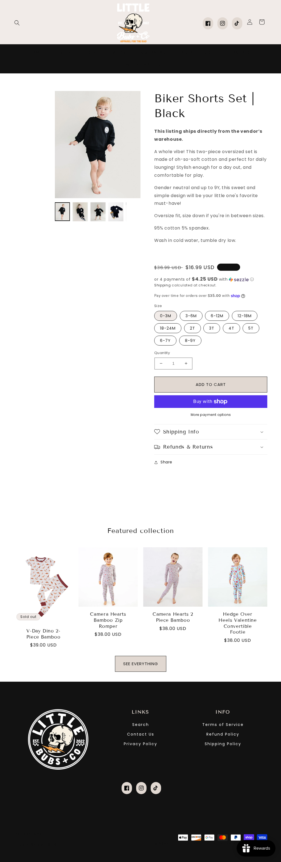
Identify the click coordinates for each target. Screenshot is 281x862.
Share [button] (166, 462)
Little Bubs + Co (191, 843)
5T (251, 328)
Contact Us (140, 734)
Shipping (162, 285)
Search (140, 724)
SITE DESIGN (226, 843)
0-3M (165, 316)
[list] (97, 144)
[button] (17, 23)
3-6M (191, 316)
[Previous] (63, 144)
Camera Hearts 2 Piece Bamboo (173, 617)
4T (231, 328)
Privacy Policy (140, 744)
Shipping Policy (223, 744)
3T (211, 328)
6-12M (217, 316)
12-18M (245, 316)
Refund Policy (222, 734)
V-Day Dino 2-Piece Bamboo (43, 634)
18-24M (168, 328)
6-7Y (165, 340)
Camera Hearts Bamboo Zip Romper (108, 620)
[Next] (132, 144)
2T (192, 328)
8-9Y (190, 340)
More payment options (211, 414)
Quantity (162, 352)
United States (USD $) (38, 844)
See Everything (140, 664)
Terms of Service (223, 724)
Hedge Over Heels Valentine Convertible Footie (237, 623)
